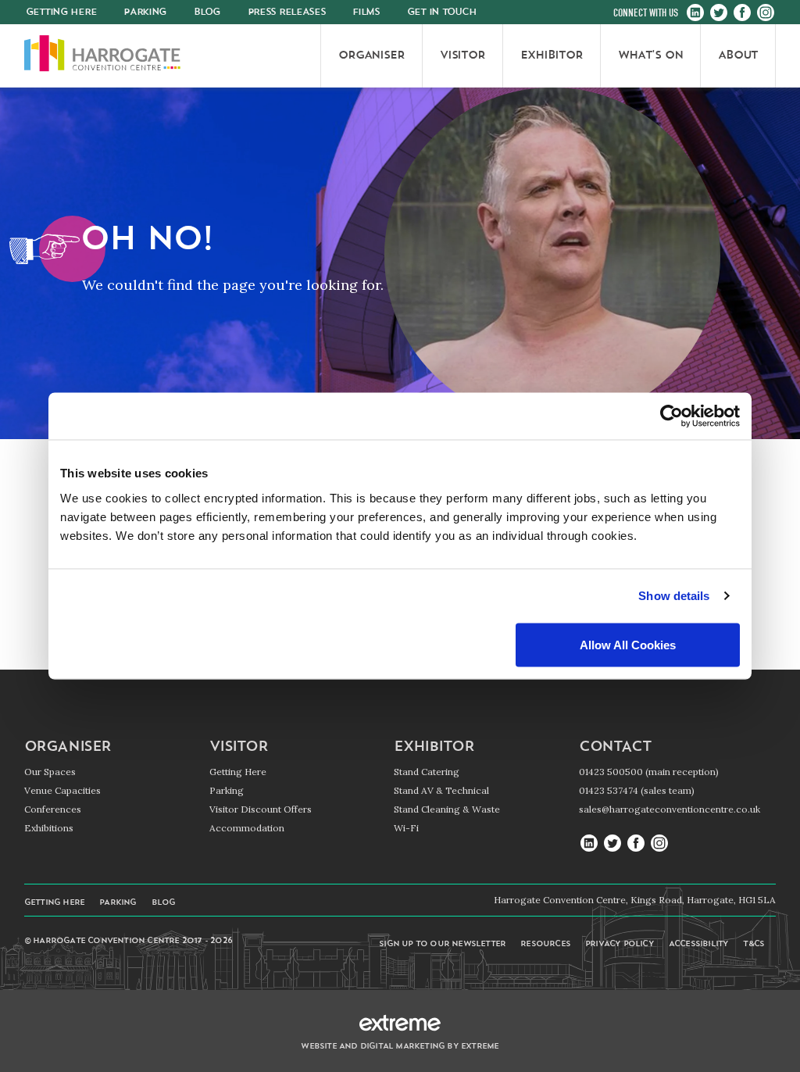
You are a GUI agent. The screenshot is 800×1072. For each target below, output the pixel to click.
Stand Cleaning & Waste (447, 809)
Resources (545, 944)
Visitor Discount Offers (260, 809)
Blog (207, 12)
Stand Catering (426, 771)
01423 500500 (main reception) (649, 771)
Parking (144, 12)
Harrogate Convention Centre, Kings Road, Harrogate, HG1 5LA (635, 900)
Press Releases (287, 12)
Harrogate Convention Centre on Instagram (765, 13)
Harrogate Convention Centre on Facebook (742, 13)
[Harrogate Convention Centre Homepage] (102, 55)
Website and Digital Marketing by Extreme (399, 1046)
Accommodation (246, 828)
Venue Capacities (62, 790)
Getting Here (237, 771)
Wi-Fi (406, 828)
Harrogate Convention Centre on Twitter (718, 13)
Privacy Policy (619, 944)
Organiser (67, 748)
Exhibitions (48, 828)
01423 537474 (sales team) (637, 790)
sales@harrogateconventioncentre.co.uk (669, 809)
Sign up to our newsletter (442, 944)
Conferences (52, 809)
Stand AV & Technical (441, 790)
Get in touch (442, 12)
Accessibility (699, 944)
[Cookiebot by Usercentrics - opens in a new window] (671, 416)
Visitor (238, 748)
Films (366, 12)
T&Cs (753, 944)
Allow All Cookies (628, 644)
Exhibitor (433, 748)
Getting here (61, 12)
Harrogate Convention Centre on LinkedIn (695, 13)
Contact (615, 748)
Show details (673, 595)
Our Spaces (50, 771)
